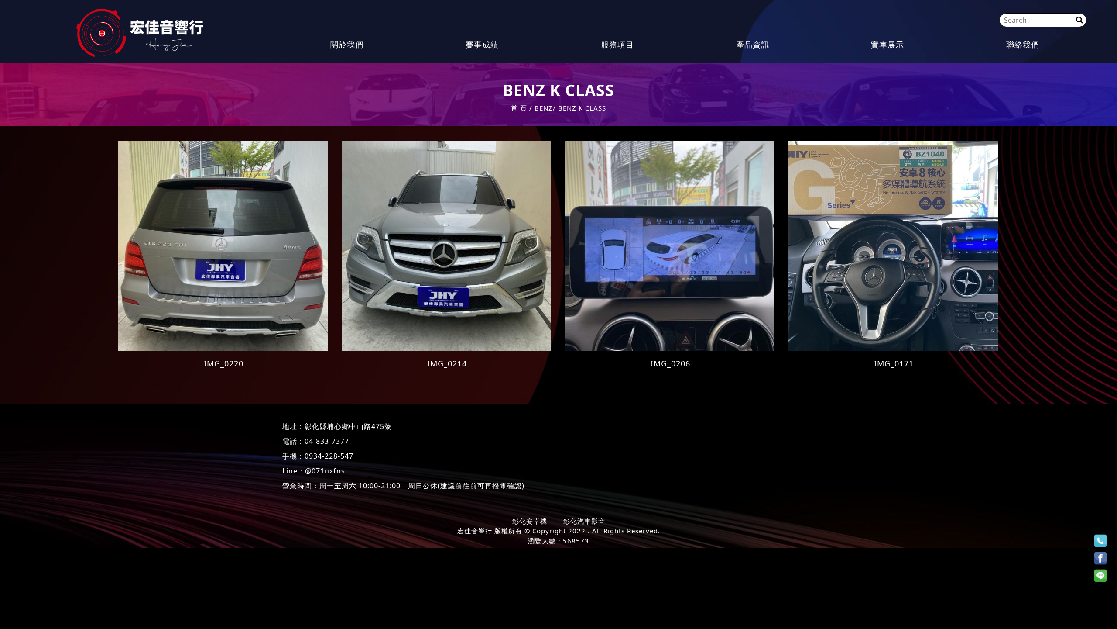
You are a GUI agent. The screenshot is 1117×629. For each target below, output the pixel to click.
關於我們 (346, 44)
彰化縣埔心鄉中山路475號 (348, 426)
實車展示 (887, 44)
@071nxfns (325, 471)
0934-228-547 (329, 456)
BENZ (544, 108)
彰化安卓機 (529, 521)
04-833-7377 (327, 441)
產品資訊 (752, 44)
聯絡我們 (1022, 44)
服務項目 (617, 44)
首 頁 (519, 108)
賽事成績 (482, 44)
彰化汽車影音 (584, 521)
